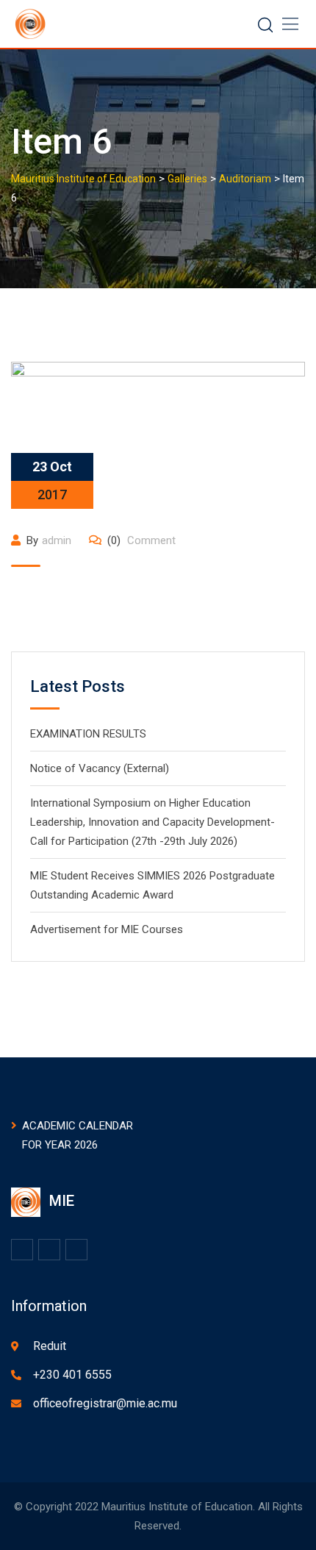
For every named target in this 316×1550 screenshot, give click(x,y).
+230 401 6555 (72, 1375)
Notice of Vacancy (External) (99, 768)
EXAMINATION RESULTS (88, 733)
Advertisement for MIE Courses (106, 929)
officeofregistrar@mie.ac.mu (105, 1403)
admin (56, 540)
